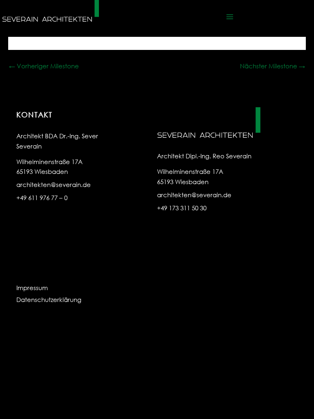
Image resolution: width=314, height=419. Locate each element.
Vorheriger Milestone (44, 66)
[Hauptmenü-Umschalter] (230, 17)
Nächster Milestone (272, 66)
